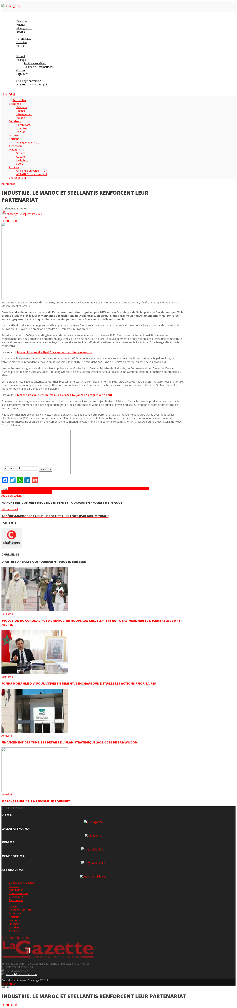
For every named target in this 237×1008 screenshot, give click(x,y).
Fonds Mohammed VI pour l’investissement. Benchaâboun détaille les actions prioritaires (78, 683)
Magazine (15, 920)
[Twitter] (10, 94)
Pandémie (7, 613)
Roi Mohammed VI (131, 488)
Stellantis (26, 492)
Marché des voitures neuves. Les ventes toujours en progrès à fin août (64, 395)
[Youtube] (14, 94)
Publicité (14, 886)
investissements (61, 488)
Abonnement (16, 889)
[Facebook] (3, 94)
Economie (7, 676)
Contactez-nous (18, 893)
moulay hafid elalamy (91, 488)
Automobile (8, 184)
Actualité (6, 735)
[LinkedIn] (7, 94)
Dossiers (14, 924)
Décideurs (15, 927)
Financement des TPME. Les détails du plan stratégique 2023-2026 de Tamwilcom (69, 742)
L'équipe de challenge (22, 882)
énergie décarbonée (29, 488)
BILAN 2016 (16, 896)
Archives (14, 931)
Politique (14, 917)
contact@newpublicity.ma (21, 974)
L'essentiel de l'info (20, 910)
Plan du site (16, 900)
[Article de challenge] (3, 214)
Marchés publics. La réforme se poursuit (35, 801)
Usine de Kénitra (42, 492)
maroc (75, 488)
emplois (12, 488)
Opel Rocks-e (112, 488)
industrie (46, 488)
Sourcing (16, 492)
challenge (12, 214)
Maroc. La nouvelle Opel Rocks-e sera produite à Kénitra (54, 352)
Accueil (13, 906)
